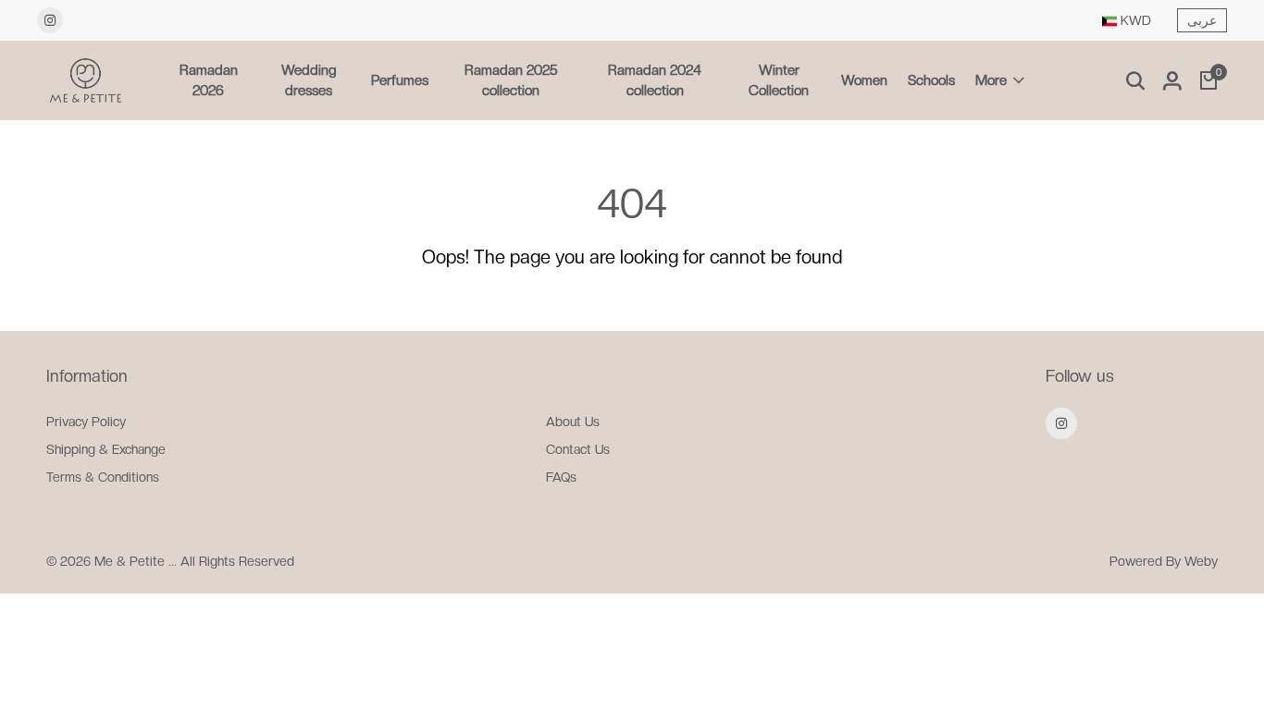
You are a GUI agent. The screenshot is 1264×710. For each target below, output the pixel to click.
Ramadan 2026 (209, 80)
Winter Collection (779, 80)
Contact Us (578, 449)
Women (864, 80)
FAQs (561, 477)
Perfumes (399, 80)
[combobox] (1126, 21)
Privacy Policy (86, 421)
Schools (931, 80)
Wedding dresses (309, 80)
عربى (1202, 20)
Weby (1201, 561)
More (991, 80)
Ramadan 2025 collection (511, 80)
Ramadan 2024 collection (654, 80)
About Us (573, 421)
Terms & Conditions (102, 477)
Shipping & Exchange (106, 449)
